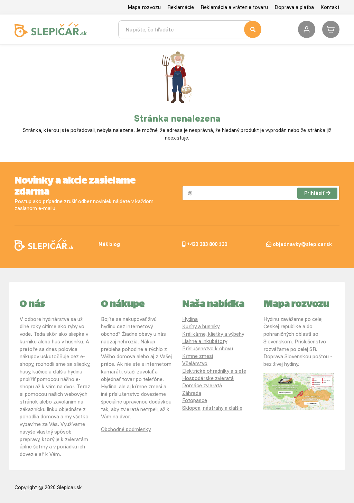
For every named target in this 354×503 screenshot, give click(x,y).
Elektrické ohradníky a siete (214, 371)
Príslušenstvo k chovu (207, 348)
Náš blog (109, 244)
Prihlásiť (314, 193)
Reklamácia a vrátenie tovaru (234, 7)
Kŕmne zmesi (197, 356)
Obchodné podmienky (126, 429)
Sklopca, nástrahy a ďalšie (212, 408)
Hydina (190, 319)
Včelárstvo (194, 363)
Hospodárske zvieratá (208, 378)
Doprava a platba (294, 7)
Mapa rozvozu (144, 7)
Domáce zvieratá (202, 385)
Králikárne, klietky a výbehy (213, 334)
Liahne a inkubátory (204, 341)
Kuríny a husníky (201, 326)
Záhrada (191, 393)
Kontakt (329, 7)
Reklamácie (180, 7)
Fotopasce (194, 400)
